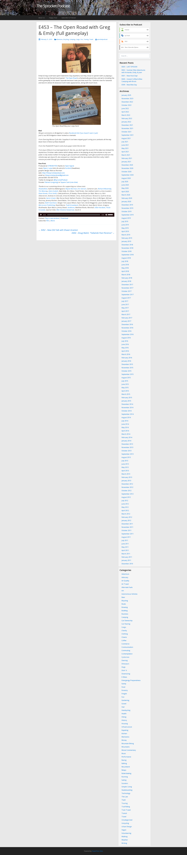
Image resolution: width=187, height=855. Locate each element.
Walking (124, 836)
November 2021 (127, 128)
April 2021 (125, 152)
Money (124, 740)
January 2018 (126, 281)
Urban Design (127, 826)
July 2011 (125, 540)
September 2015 (128, 374)
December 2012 (127, 484)
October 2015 (126, 371)
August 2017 (126, 298)
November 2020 (127, 168)
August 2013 (126, 457)
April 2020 (125, 191)
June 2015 (125, 384)
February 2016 (127, 358)
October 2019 (126, 211)
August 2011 (126, 537)
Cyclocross (125, 657)
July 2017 (125, 301)
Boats (124, 604)
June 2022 (125, 108)
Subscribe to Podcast (69, 18)
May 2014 (125, 427)
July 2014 (125, 421)
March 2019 (126, 235)
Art (123, 591)
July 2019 (125, 221)
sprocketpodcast (102, 39)
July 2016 (125, 341)
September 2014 (128, 414)
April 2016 (125, 351)
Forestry (125, 690)
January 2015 (126, 401)
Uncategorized (127, 820)
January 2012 (126, 520)
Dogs (123, 667)
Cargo (78, 39)
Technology (126, 793)
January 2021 (126, 162)
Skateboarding (127, 790)
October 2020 (126, 172)
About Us (41, 18)
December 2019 (127, 205)
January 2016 (126, 361)
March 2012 (126, 514)
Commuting (126, 650)
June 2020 (125, 185)
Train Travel (126, 810)
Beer (123, 597)
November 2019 (127, 208)
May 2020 (125, 188)
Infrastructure (127, 727)
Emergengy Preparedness (131, 680)
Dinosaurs (125, 664)
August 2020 (126, 178)
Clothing (125, 634)
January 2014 (126, 441)
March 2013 (126, 474)
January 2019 (126, 241)
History (124, 720)
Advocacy (125, 577)
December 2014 (127, 404)
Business (125, 614)
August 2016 (126, 338)
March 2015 (126, 394)
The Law (125, 797)
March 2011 (126, 554)
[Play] (41, 215)
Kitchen (124, 733)
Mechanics (125, 737)
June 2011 (125, 544)
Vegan (124, 830)
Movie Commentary (129, 750)
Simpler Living (127, 787)
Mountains (126, 747)
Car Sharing (126, 624)
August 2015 (126, 378)
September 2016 (128, 334)
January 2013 (126, 481)
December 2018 (127, 245)
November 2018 (127, 248)
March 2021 (126, 155)
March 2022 (126, 115)
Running (125, 777)
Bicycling (66, 39)
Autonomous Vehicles (129, 594)
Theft (124, 800)
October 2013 (126, 451)
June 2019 (125, 225)
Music (124, 753)
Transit (124, 813)
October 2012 (126, 491)
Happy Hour (53, 18)
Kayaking (125, 730)
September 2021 (128, 135)
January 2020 (126, 201)
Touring (86, 39)
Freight (124, 694)
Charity (124, 630)
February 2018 (127, 278)
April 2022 (125, 112)
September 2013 (128, 454)
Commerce (125, 644)
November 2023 (127, 98)
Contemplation (127, 654)
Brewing (125, 607)
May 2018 (125, 268)
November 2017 (127, 288)
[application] (76, 215)
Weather (125, 840)
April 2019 (125, 231)
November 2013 (127, 447)
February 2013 (127, 477)
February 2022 (127, 118)
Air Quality (125, 581)
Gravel (124, 704)
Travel (91, 39)
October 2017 (126, 291)
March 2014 (126, 434)
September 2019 (128, 215)
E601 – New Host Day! (129, 76)
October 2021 (126, 132)
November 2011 (127, 527)
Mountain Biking (128, 743)
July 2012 (125, 500)
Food (123, 687)
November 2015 (127, 368)
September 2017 (128, 294)
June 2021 (125, 145)
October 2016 (126, 331)
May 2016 (125, 348)
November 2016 (127, 328)
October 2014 (126, 411)
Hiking (124, 717)
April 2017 (125, 311)
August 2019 (126, 218)
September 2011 (128, 534)
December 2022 (127, 102)
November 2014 (127, 407)
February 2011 (127, 557)
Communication (127, 647)
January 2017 (126, 321)
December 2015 (127, 364)
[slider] (110, 214)
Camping (72, 39)
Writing (124, 843)
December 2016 (127, 324)
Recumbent (126, 767)
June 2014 (125, 424)
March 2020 (126, 195)
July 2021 (125, 142)
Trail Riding (126, 807)
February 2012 (127, 517)
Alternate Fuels (127, 587)
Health (124, 714)
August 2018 (126, 258)
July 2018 (125, 261)
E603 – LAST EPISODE (129, 67)
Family (124, 684)
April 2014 (125, 431)
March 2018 (126, 275)
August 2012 (126, 497)
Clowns (124, 637)
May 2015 (125, 388)
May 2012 (125, 507)
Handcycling (126, 710)
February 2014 (127, 437)
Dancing (125, 660)
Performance (126, 757)
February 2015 (127, 397)
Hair (123, 707)
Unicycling (125, 823)
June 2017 (125, 304)
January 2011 (126, 560)
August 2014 (126, 417)
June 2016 (125, 344)
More (53, 221)
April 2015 (125, 391)
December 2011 (127, 524)
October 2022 (126, 105)
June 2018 (125, 265)
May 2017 (125, 308)
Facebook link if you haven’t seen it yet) (83, 133)
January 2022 (126, 122)
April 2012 (125, 510)
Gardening (125, 700)
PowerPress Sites (97, 851)
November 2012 (127, 487)
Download (64, 218)
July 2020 (125, 181)
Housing (125, 723)
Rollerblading (126, 773)
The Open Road (71, 78)
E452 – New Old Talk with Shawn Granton (58, 230)
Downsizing (126, 674)
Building (125, 611)
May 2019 (125, 228)
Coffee (124, 640)
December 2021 (127, 125)
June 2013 (125, 464)
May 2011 (125, 547)
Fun (81, 39)
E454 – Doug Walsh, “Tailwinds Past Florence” (93, 233)
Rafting (124, 763)
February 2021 (127, 158)
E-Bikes (124, 677)
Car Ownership (127, 620)
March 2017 (126, 314)
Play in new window (52, 218)
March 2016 (126, 354)
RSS (47, 221)
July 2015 (125, 381)
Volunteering (126, 833)
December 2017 (127, 285)
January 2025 (126, 95)
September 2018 (128, 255)
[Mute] (106, 215)
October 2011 (126, 530)
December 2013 (127, 444)
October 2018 (126, 251)
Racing (124, 760)
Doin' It (124, 670)
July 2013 (125, 461)
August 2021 (126, 138)
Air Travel (125, 584)
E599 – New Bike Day (129, 85)
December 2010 (127, 564)
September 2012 (128, 494)
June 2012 (125, 504)
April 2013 (125, 471)
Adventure (59, 39)
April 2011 (125, 550)
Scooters (125, 783)
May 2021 (125, 148)
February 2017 (127, 318)
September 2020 (128, 175)
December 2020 (127, 165)
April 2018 (125, 271)
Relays (124, 770)
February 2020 (127, 198)
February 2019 (127, 238)
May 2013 (125, 467)
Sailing (124, 780)
